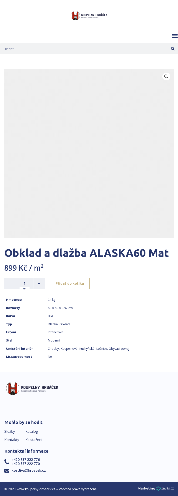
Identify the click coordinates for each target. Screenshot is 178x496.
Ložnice (101, 348)
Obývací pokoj (119, 348)
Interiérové (55, 332)
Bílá (50, 316)
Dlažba (53, 324)
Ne (50, 357)
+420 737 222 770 (26, 464)
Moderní (54, 340)
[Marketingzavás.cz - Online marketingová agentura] (156, 489)
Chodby (53, 348)
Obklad (64, 324)
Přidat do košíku (70, 283)
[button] (174, 36)
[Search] (172, 48)
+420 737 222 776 (26, 460)
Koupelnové (69, 348)
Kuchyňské (86, 348)
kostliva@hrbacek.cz (29, 470)
